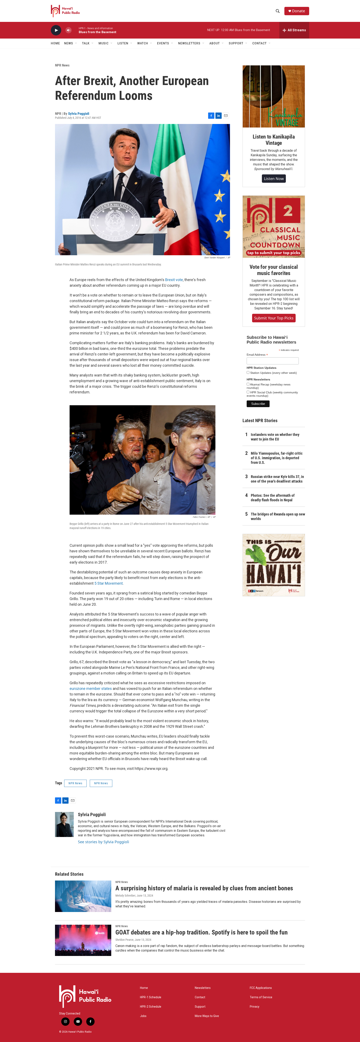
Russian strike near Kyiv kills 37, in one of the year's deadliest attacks (277, 478)
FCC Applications (261, 987)
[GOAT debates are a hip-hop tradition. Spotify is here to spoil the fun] (83, 940)
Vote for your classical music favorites (274, 270)
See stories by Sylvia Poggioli (103, 841)
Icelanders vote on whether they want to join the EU (275, 436)
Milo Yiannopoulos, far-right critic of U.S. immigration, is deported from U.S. (276, 458)
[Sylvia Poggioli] (64, 824)
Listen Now (274, 178)
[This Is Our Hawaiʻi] (274, 565)
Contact (200, 997)
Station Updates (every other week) (273, 372)
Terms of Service (261, 997)
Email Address (257, 355)
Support (200, 1006)
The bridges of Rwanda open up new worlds (278, 516)
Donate (298, 11)
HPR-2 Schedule (150, 1006)
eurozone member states (91, 688)
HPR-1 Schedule (150, 997)
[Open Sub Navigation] (76, 43)
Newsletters (203, 987)
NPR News (62, 65)
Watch (142, 43)
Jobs (143, 1016)
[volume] (68, 30)
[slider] (75, 30)
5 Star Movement (108, 583)
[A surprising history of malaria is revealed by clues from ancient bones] (83, 896)
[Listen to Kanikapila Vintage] (274, 96)
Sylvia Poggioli (78, 113)
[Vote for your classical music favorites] (274, 227)
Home (55, 43)
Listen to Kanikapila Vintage (274, 140)
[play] (56, 30)
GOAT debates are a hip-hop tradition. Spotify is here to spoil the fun (201, 932)
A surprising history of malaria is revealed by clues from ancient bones (204, 888)
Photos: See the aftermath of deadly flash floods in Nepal (273, 497)
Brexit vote (174, 280)
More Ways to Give (207, 1016)
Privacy (254, 1006)
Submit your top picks (274, 317)
